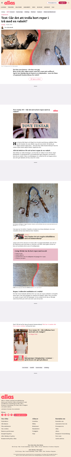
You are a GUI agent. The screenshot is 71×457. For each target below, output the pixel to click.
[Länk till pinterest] (11, 415)
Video (33, 7)
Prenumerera (52, 3)
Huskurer (39, 12)
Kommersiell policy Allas (8, 438)
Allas (56, 429)
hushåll (3, 24)
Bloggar (39, 7)
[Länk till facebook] (2, 415)
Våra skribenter (6, 426)
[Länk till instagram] (5, 415)
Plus (53, 7)
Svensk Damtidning (25, 446)
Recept (40, 446)
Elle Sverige (15, 446)
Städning (27, 12)
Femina (32, 446)
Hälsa (34, 424)
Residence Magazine (54, 446)
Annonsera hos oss (61, 424)
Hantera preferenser (7, 431)
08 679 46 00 (52, 455)
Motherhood (46, 446)
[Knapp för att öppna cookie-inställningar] (68, 3)
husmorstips (4, 14)
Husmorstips (19, 12)
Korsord (10, 12)
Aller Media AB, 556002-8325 (28, 455)
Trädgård (11, 7)
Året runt (58, 436)
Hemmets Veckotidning (62, 433)
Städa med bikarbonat (49, 12)
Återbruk (33, 12)
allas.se (56, 454)
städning (46, 367)
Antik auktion (59, 438)
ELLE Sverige (18, 451)
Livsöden (3, 7)
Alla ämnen (4, 424)
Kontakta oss (59, 421)
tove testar (25, 367)
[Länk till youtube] (8, 415)
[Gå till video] (55, 111)
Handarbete (27, 7)
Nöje (33, 433)
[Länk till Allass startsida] (24, 3)
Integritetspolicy (6, 433)
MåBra (36, 446)
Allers (57, 431)
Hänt (19, 446)
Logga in (62, 3)
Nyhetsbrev (4, 421)
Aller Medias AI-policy (8, 436)
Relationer (19, 7)
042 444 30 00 (30, 454)
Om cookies (4, 429)
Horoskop (47, 7)
